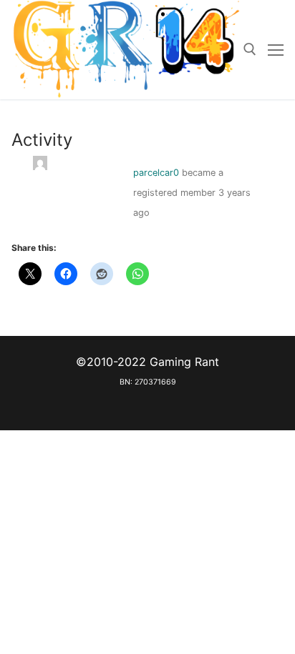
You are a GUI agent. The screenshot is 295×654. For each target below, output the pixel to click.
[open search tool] (249, 49)
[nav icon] (276, 50)
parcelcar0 (156, 172)
